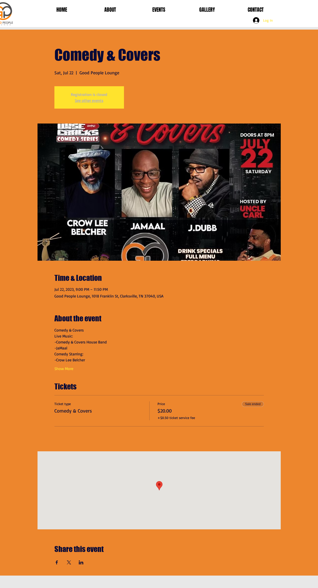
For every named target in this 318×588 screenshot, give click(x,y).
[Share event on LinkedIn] (81, 562)
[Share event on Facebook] (56, 562)
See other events (89, 100)
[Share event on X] (69, 562)
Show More (63, 368)
